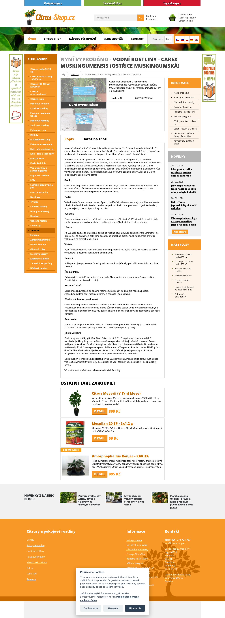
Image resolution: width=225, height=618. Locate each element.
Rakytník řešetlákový (41, 149)
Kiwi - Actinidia (38, 163)
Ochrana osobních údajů (178, 574)
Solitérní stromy (38, 206)
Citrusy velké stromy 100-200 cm (41, 78)
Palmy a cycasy (38, 130)
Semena (34, 234)
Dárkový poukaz (39, 268)
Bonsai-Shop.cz (64, 74)
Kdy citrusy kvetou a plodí (184, 142)
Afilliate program (182, 116)
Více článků (179, 231)
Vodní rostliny (113, 370)
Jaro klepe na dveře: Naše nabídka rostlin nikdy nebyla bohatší (183, 188)
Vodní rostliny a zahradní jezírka (38, 169)
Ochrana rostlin (38, 220)
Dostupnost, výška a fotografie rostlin (184, 135)
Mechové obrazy (39, 253)
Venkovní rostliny (39, 125)
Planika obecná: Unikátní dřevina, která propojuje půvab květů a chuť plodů (181, 501)
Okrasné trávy (37, 249)
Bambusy (35, 197)
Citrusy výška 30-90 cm (40, 70)
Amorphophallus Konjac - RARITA (120, 456)
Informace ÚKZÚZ (174, 577)
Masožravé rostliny (40, 139)
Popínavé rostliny (39, 175)
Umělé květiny (38, 244)
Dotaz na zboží (94, 139)
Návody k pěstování (184, 97)
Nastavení (113, 608)
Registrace (151, 19)
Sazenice (75, 74)
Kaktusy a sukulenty (41, 144)
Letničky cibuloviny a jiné (41, 186)
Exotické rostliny (39, 108)
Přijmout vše (135, 608)
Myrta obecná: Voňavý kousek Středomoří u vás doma (134, 500)
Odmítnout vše (91, 608)
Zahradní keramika (40, 239)
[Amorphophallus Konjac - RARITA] (75, 465)
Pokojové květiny (39, 103)
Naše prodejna (181, 92)
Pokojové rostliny (39, 120)
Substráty (35, 225)
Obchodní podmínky (184, 102)
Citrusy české (37, 98)
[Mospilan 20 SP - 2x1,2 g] (75, 432)
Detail (99, 411)
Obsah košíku (185, 20)
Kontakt (137, 39)
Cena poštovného (182, 107)
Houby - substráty (39, 211)
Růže (32, 180)
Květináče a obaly (39, 258)
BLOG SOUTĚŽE (113, 39)
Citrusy (30, 539)
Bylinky (34, 134)
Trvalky (34, 201)
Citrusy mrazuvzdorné (38, 93)
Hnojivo (34, 216)
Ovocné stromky (39, 192)
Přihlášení (151, 16)
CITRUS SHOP (52, 39)
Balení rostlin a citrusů (185, 128)
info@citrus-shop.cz (175, 543)
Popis (69, 139)
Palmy (30, 567)
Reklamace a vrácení (184, 111)
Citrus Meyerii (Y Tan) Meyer (116, 393)
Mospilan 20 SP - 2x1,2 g (112, 423)
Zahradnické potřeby (41, 263)
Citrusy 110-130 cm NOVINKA (40, 85)
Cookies (169, 581)
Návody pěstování (82, 39)
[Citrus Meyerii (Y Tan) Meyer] (75, 402)
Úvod (32, 39)
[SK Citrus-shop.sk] (182, 39)
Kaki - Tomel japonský (42, 153)
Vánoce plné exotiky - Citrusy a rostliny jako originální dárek (184, 221)
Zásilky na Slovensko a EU (185, 122)
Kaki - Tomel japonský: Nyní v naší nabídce (183, 205)
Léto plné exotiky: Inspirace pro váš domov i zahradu (182, 172)
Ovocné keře (37, 158)
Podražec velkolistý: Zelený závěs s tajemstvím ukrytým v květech (89, 500)
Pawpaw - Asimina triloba (40, 114)
